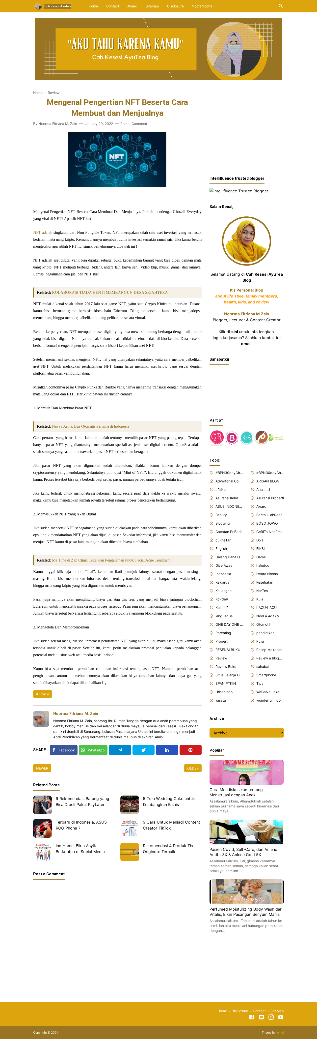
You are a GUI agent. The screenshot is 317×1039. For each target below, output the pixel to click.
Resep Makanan (269, 650)
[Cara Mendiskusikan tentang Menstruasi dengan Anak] (247, 783)
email (246, 343)
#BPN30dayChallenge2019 (270, 473)
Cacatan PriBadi (228, 532)
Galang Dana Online (229, 557)
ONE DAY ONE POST (229, 624)
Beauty (221, 515)
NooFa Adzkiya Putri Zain (270, 616)
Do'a (260, 540)
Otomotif (263, 624)
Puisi (260, 641)
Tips (259, 683)
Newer (42, 768)
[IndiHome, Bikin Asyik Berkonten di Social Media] (42, 852)
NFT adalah (42, 232)
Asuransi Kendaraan (229, 498)
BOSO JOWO (267, 523)
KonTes (262, 591)
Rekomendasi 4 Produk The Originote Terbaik (168, 848)
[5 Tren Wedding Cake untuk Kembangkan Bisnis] (129, 805)
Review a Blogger (270, 658)
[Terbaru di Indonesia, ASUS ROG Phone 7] (42, 828)
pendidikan (265, 633)
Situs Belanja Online (229, 675)
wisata (220, 700)
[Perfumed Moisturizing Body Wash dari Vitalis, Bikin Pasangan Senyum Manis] (247, 902)
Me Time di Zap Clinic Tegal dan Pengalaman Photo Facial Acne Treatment (111, 560)
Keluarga (222, 582)
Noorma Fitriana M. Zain (75, 713)
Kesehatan (264, 582)
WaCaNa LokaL (268, 692)
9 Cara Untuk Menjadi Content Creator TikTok (171, 825)
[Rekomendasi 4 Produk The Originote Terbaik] (129, 852)
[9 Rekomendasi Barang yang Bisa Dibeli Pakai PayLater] (42, 805)
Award (132, 6)
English (221, 548)
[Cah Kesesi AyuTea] (53, 5)
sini (234, 331)
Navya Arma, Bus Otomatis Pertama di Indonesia (90, 426)
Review (44, 694)
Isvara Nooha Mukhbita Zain (270, 574)
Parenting (223, 633)
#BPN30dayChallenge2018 (229, 473)
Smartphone (266, 675)
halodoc (262, 565)
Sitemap (152, 6)
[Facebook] (252, 1018)
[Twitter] (143, 750)
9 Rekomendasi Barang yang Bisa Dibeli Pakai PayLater (82, 801)
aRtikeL (221, 489)
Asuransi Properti (270, 498)
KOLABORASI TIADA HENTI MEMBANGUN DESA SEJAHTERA (110, 292)
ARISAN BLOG (267, 481)
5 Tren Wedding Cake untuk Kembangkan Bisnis (169, 801)
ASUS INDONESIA (229, 506)
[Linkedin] (167, 750)
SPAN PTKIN (225, 683)
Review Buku (225, 666)
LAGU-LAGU (266, 607)
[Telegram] (120, 750)
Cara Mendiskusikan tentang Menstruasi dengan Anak (236, 792)
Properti (221, 641)
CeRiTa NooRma (269, 532)
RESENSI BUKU (227, 650)
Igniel (280, 1032)
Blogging (222, 523)
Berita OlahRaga (269, 515)
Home (93, 6)
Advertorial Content (229, 481)
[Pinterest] (191, 750)
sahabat (262, 666)
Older (193, 768)
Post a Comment (133, 123)
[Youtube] (281, 1018)
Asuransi (263, 489)
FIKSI (260, 548)
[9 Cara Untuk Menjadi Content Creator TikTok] (129, 828)
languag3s (224, 616)
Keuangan (223, 591)
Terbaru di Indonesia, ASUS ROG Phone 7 (81, 825)
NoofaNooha (202, 6)
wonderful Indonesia (270, 700)
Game (261, 557)
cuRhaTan (223, 540)
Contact (112, 6)
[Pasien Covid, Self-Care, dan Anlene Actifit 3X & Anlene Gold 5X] (247, 842)
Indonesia (223, 574)
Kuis (259, 599)
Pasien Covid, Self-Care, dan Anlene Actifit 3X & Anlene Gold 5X (243, 852)
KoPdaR (221, 599)
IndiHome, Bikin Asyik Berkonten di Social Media (80, 848)
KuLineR (222, 607)
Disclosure (175, 6)
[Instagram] (271, 1018)
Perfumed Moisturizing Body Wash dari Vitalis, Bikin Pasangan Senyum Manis (246, 912)
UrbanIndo (224, 692)
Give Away (223, 565)
